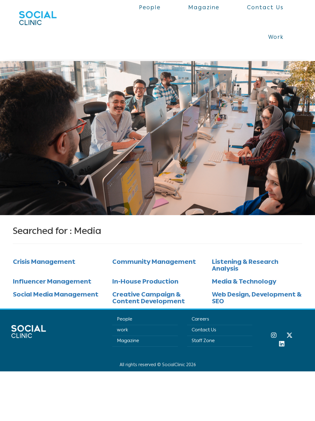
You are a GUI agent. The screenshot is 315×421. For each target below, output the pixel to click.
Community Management (154, 263)
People (124, 319)
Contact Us (204, 330)
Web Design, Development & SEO (256, 298)
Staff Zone (203, 341)
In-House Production (145, 282)
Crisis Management (44, 263)
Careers (200, 319)
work (122, 330)
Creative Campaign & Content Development (148, 298)
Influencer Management (52, 282)
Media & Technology (244, 282)
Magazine (128, 341)
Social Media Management (55, 295)
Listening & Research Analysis (245, 266)
